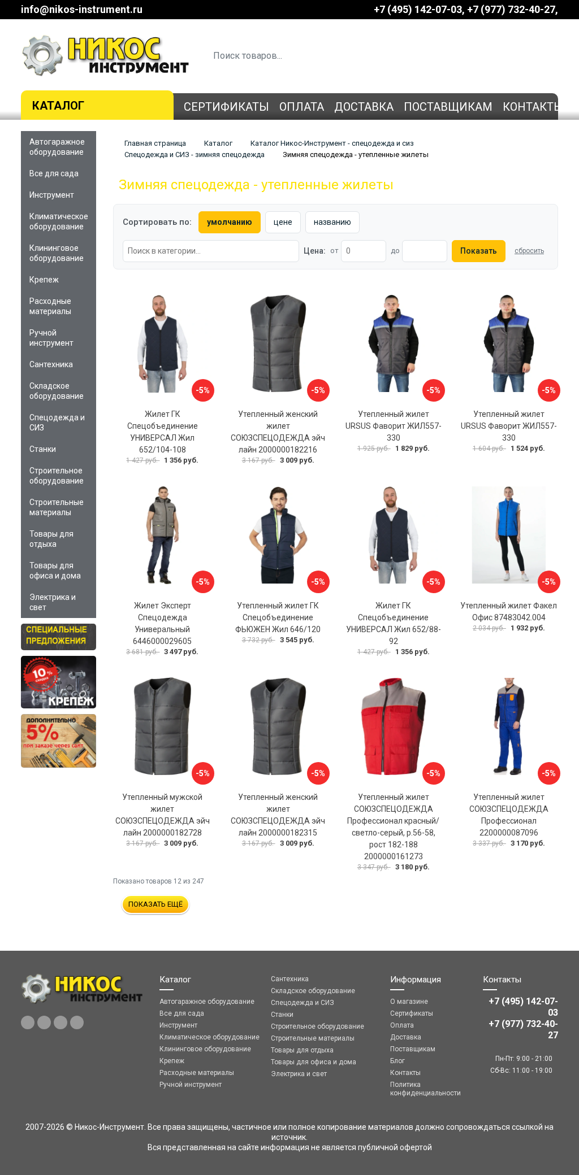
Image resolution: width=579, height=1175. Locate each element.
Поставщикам (448, 107)
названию (332, 222)
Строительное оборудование (56, 475)
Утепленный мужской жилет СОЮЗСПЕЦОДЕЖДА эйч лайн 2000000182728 (162, 815)
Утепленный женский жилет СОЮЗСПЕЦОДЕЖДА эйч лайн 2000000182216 (278, 432)
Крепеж (44, 279)
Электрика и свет (52, 602)
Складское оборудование (56, 391)
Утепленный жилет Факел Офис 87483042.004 (508, 611)
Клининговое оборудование (56, 253)
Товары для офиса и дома (55, 570)
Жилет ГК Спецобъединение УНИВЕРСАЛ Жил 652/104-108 (162, 432)
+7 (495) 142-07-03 (418, 9)
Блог (397, 1061)
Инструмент (51, 194)
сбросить (529, 251)
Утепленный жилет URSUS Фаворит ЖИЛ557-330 (393, 426)
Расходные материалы (50, 306)
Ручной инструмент (51, 337)
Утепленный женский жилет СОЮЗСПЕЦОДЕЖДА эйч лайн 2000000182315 (278, 815)
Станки (42, 449)
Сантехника (51, 364)
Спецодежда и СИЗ (57, 422)
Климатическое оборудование (58, 221)
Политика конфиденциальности (425, 1089)
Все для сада (54, 173)
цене (283, 222)
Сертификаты (226, 107)
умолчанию (229, 222)
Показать (478, 250)
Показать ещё (155, 904)
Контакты (533, 107)
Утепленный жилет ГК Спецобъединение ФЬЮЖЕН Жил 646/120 (278, 617)
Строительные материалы (56, 507)
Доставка (364, 107)
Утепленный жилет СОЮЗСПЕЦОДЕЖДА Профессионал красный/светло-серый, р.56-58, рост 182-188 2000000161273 (393, 827)
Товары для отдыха (51, 539)
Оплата (301, 107)
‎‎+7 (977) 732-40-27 (511, 9)
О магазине (409, 1002)
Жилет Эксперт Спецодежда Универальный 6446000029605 (162, 623)
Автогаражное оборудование (57, 146)
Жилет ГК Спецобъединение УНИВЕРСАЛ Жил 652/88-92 (393, 623)
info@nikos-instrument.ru (81, 9)
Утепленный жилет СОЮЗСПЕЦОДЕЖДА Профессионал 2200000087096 (508, 815)
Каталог (58, 105)
